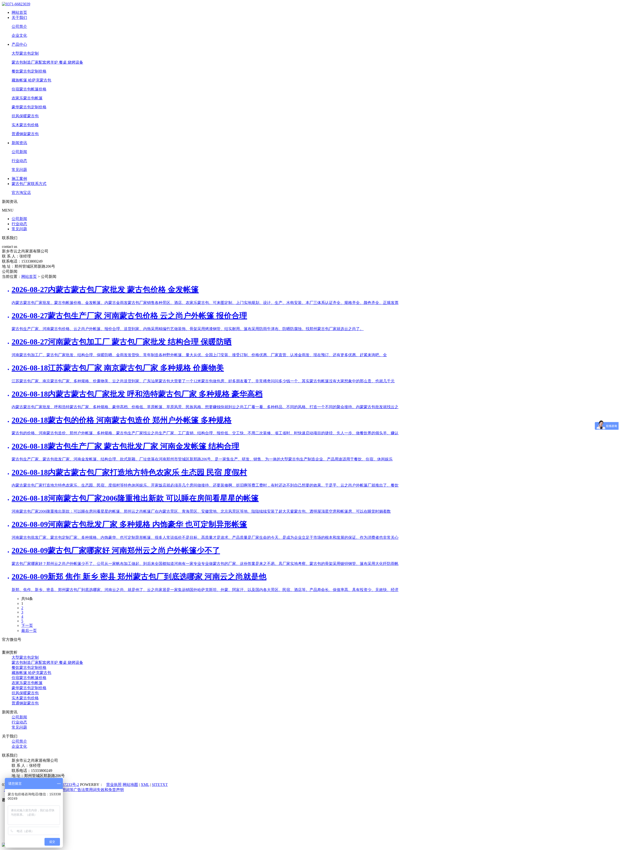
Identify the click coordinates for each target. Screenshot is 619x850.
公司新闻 (19, 152)
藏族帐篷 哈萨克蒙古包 (31, 80)
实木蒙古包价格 (25, 125)
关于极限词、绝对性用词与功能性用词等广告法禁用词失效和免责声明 (64, 790)
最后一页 (29, 630)
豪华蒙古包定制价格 (29, 107)
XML (145, 785)
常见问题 (19, 170)
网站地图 (130, 785)
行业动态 (19, 161)
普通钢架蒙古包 (25, 134)
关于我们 (19, 17)
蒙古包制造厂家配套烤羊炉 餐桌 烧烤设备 (47, 62)
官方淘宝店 (21, 193)
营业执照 (114, 785)
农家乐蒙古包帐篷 (27, 98)
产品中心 (19, 44)
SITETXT (160, 785)
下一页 (27, 625)
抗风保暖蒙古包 (25, 116)
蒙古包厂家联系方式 (29, 184)
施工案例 (19, 179)
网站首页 (19, 12)
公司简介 (19, 26)
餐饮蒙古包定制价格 (29, 71)
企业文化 (19, 35)
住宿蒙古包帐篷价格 (29, 89)
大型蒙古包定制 (25, 53)
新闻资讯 (19, 143)
